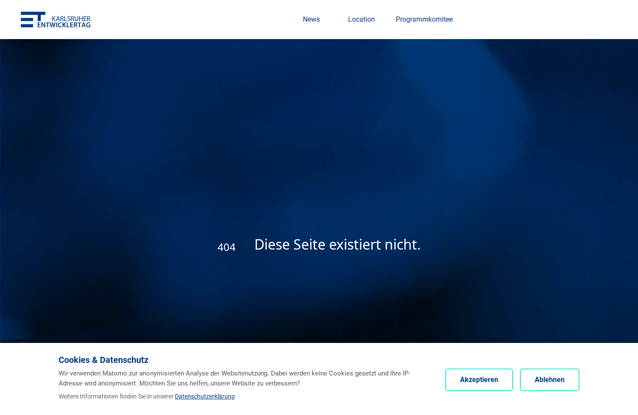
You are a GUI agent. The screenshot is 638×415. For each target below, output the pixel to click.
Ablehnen (550, 379)
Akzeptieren (479, 379)
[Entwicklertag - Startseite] (55, 19)
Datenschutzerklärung (205, 396)
